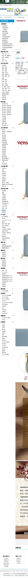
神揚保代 (10, 5)
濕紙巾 (3, 133)
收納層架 (4, 199)
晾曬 (3, 192)
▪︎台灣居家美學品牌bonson (7, 45)
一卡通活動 (4, 29)
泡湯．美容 (4, 123)
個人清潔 (4, 135)
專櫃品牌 (3, 315)
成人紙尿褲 (4, 163)
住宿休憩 (4, 120)
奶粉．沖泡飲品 (5, 57)
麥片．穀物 (4, 70)
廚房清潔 (4, 137)
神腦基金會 (6, 560)
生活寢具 (4, 175)
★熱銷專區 (3, 24)
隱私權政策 (6, 564)
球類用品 (4, 252)
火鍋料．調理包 (5, 92)
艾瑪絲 (3, 327)
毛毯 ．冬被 (4, 270)
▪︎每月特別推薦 (5, 33)
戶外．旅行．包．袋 (6, 220)
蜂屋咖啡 (4, 352)
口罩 (3, 162)
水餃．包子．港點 (6, 90)
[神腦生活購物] (13, 10)
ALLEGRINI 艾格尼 (6, 317)
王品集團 (4, 118)
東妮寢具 (3, 268)
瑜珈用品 (4, 256)
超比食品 (4, 343)
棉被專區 (4, 286)
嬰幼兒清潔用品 (5, 158)
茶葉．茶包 (4, 60)
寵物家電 (4, 264)
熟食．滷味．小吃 (6, 88)
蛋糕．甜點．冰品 (6, 76)
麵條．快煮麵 (5, 85)
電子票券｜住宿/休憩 (6, 109)
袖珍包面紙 (4, 142)
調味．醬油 (4, 79)
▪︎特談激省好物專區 (6, 36)
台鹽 (3, 308)
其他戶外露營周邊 (6, 238)
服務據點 (6, 5)
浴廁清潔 (4, 138)
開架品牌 (3, 293)
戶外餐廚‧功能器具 (6, 229)
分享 (18, 58)
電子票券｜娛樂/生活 (6, 112)
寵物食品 (4, 262)
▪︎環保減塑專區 (5, 38)
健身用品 (4, 254)
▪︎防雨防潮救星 (5, 42)
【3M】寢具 (4, 205)
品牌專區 (3, 322)
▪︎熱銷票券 (4, 35)
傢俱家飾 (4, 197)
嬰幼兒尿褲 (4, 156)
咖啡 (3, 59)
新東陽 (3, 325)
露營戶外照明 (5, 231)
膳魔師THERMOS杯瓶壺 (7, 184)
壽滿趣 (3, 350)
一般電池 (4, 196)
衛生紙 (3, 129)
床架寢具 (4, 190)
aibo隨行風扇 (5, 347)
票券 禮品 (3, 101)
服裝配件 (4, 210)
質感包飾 (4, 212)
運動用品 (3, 250)
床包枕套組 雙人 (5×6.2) (7, 281)
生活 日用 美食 (8, 17)
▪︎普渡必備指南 (5, 27)
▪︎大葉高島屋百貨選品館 (7, 47)
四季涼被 (4, 282)
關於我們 (6, 561)
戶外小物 (4, 234)
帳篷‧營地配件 (5, 225)
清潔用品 (4, 260)
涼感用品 (4, 239)
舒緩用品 (4, 244)
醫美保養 (3, 288)
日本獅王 (4, 311)
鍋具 (3, 170)
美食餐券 (4, 116)
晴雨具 (3, 222)
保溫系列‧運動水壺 (6, 232)
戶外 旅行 (3, 214)
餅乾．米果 (4, 67)
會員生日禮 (18, 560)
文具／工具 (4, 208)
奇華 (3, 334)
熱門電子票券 (5, 103)
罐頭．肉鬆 (4, 81)
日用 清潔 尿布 (4, 127)
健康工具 (3, 242)
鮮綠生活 (4, 340)
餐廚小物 (4, 186)
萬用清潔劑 (4, 140)
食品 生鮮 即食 (4, 63)
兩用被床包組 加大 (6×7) (7, 275)
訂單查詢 (18, 561)
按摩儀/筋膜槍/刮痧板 (6, 246)
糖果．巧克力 (5, 72)
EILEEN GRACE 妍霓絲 (7, 302)
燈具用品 (4, 227)
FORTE (3, 319)
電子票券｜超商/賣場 (6, 107)
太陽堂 (3, 333)
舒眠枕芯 (4, 284)
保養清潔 (4, 153)
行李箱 (3, 218)
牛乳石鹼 (4, 309)
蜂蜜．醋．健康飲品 (6, 55)
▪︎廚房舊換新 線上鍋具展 (7, 43)
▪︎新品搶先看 (4, 26)
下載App (2, 5)
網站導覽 (6, 566)
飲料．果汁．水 (5, 53)
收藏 (23, 58)
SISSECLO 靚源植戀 (6, 295)
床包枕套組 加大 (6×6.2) (7, 279)
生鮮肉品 (4, 95)
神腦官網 (6, 558)
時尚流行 (4, 177)
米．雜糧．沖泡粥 (6, 86)
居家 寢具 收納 (21, 17)
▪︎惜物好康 (4, 49)
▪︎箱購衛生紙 (4, 40)
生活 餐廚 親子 (4, 166)
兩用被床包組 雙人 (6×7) (7, 277)
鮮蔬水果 (4, 99)
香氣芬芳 (4, 194)
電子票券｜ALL (5, 125)
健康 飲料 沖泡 (4, 51)
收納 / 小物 (4, 206)
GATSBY (4, 300)
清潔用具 (4, 145)
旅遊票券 (4, 121)
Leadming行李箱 (5, 342)
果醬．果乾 (4, 69)
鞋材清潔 (4, 149)
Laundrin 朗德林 (5, 354)
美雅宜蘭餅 (4, 336)
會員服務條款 (6, 563)
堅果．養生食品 (5, 74)
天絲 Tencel (4, 272)
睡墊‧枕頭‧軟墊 (6, 223)
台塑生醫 (4, 306)
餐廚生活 (4, 171)
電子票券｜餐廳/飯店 (6, 111)
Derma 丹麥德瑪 (5, 299)
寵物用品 (4, 173)
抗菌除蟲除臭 (5, 144)
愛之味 (3, 329)
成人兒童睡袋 (5, 216)
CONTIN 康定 (5, 297)
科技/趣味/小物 (5, 203)
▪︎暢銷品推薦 (4, 31)
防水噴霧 (4, 147)
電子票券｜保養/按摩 (6, 114)
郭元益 (3, 338)
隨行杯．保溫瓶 (5, 182)
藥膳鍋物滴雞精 (5, 94)
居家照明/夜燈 (5, 201)
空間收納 (4, 179)
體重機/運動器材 (5, 248)
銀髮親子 (4, 180)
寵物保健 (4, 265)
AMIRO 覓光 (4, 313)
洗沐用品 (4, 154)
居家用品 (4, 168)
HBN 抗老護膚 (5, 290)
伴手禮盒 (4, 65)
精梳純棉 (4, 273)
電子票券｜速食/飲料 (6, 105)
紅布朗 (3, 349)
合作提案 (18, 563)
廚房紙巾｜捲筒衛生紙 (7, 131)
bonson (3, 324)
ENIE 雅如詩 (5, 304)
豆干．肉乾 (4, 83)
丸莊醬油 (4, 331)
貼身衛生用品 (5, 160)
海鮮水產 (4, 97)
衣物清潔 (4, 151)
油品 (3, 77)
